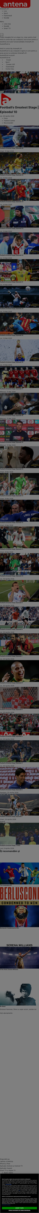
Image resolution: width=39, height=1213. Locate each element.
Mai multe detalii (8, 1184)
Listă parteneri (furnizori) (6, 1204)
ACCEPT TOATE (19, 1208)
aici (19, 1190)
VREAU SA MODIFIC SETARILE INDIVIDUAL (19, 1210)
